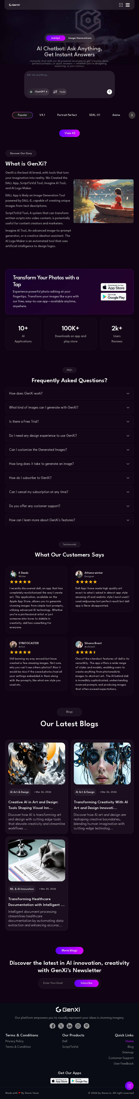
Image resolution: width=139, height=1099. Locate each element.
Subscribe (86, 983)
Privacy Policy (14, 1041)
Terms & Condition (18, 1046)
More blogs (69, 950)
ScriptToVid (70, 1046)
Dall (64, 1041)
